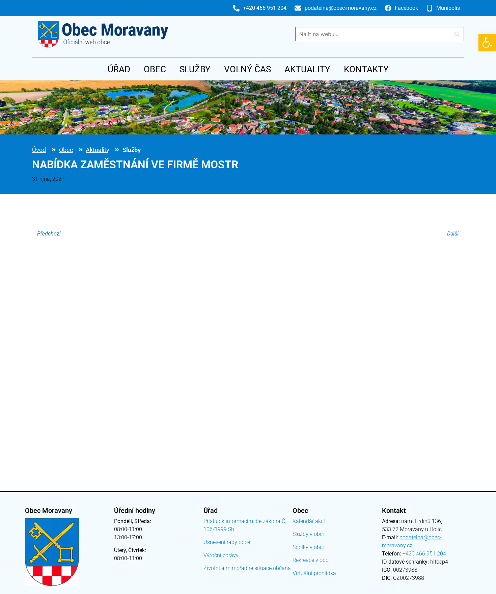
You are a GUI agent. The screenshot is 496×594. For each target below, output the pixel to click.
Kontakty (366, 69)
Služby (195, 69)
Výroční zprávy (221, 555)
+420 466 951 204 (424, 553)
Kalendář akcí (309, 521)
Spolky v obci (308, 547)
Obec (155, 69)
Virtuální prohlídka (314, 573)
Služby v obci (308, 534)
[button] (487, 42)
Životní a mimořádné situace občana (247, 568)
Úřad (119, 69)
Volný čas (247, 69)
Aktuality (307, 69)
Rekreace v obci (311, 560)
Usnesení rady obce (226, 542)
